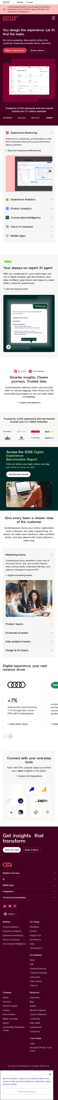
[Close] (50, 1074)
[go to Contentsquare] (8, 2)
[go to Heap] (20, 2)
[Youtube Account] (10, 906)
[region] (26, 1085)
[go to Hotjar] (29, 2)
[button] (8, 347)
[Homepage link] (7, 865)
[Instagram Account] (15, 906)
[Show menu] (53, 18)
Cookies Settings (27, 1091)
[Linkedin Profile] (5, 906)
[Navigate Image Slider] (10, 736)
